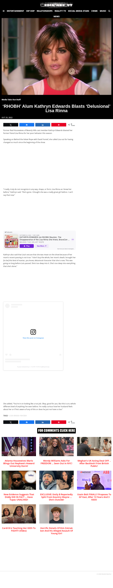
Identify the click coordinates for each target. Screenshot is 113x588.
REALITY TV (60, 11)
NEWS (56, 16)
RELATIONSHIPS (44, 11)
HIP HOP (30, 11)
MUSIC (103, 11)
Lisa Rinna (14, 415)
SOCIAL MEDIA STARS (78, 11)
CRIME (94, 11)
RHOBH (23, 415)
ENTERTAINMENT (15, 11)
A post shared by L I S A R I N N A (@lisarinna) (33, 367)
